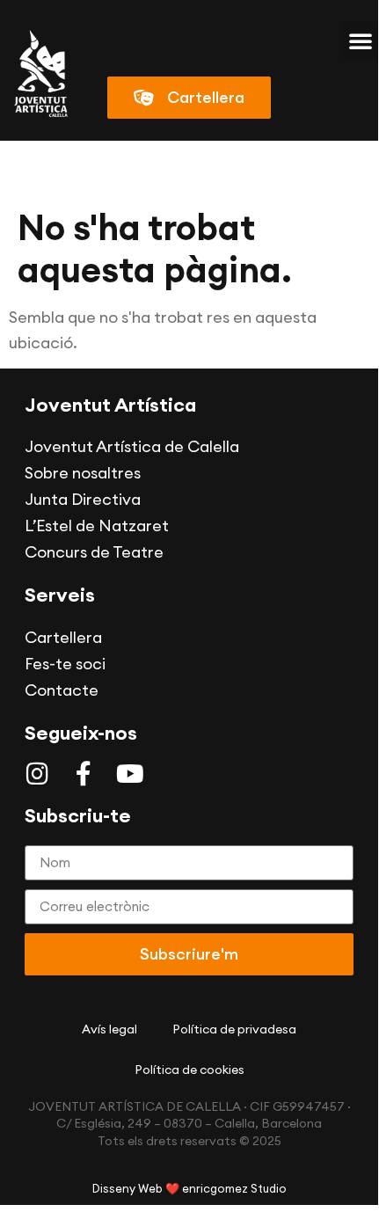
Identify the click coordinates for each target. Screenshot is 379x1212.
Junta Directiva (83, 499)
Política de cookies (189, 1069)
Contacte (61, 690)
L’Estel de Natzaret (97, 525)
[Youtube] (130, 774)
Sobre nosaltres (83, 473)
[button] (360, 40)
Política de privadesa (234, 1029)
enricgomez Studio (234, 1188)
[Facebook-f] (83, 774)
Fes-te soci (65, 663)
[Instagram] (37, 774)
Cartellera (63, 637)
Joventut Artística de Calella (132, 446)
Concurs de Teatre (94, 552)
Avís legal (109, 1029)
